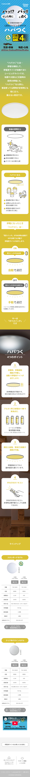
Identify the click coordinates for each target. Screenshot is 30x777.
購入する (15, 582)
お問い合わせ (26, 772)
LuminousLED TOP (16, 772)
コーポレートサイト (5, 772)
